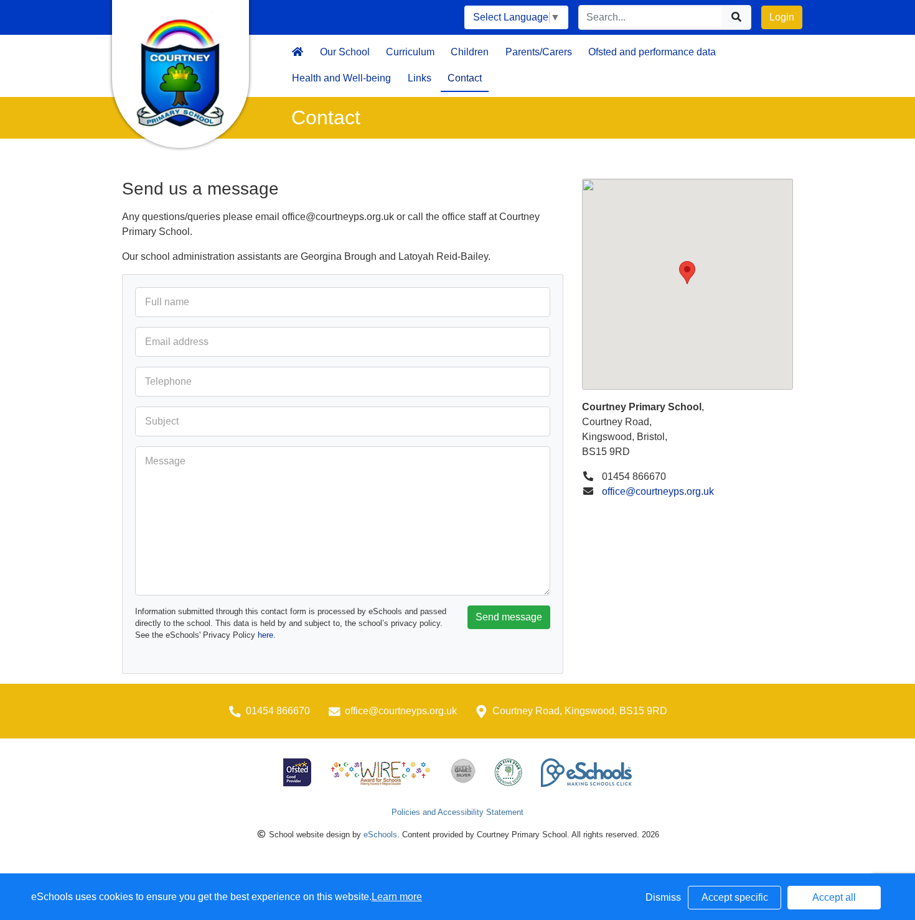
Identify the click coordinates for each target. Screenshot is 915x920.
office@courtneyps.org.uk (658, 491)
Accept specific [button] (735, 897)
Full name (167, 302)
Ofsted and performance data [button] (652, 52)
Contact (465, 78)
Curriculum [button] (410, 52)
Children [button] (470, 52)
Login (781, 17)
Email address (177, 341)
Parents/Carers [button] (538, 52)
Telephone (168, 381)
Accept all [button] (834, 897)
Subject (162, 421)
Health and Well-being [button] (341, 78)
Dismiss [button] (663, 897)
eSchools (380, 834)
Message (165, 461)
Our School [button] (345, 52)
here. (267, 635)
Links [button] (419, 78)
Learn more (397, 896)
